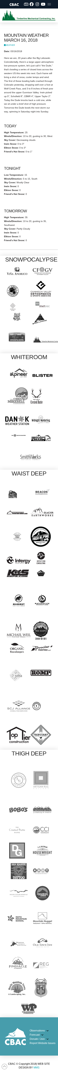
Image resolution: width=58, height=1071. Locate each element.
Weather (10, 45)
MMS (36, 1067)
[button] (49, 4)
